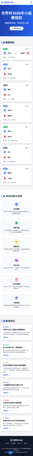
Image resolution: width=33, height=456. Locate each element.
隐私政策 (13, 443)
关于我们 (7, 443)
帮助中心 (26, 443)
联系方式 (19, 443)
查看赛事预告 (17, 28)
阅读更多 (5, 337)
